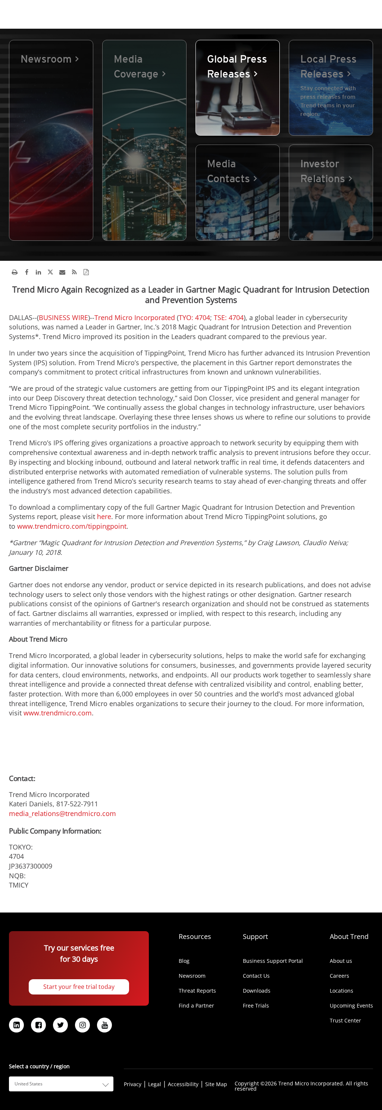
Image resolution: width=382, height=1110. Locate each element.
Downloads (256, 990)
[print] (14, 272)
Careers (339, 975)
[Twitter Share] (50, 272)
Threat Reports (197, 990)
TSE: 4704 (229, 317)
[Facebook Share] (26, 272)
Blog (184, 961)
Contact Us (256, 975)
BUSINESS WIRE (63, 317)
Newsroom (192, 975)
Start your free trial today (79, 987)
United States (29, 1084)
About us (341, 961)
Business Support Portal (273, 961)
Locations (341, 990)
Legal (154, 1084)
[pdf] (86, 272)
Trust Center (345, 1020)
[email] (62, 272)
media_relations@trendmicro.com (62, 813)
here (104, 516)
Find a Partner (196, 1005)
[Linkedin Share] (38, 272)
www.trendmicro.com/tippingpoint (71, 526)
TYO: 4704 (194, 317)
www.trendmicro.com (58, 712)
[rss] (74, 272)
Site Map (216, 1084)
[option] (51, 140)
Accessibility (183, 1084)
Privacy (132, 1084)
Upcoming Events (351, 1005)
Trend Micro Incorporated (134, 317)
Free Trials (256, 1005)
